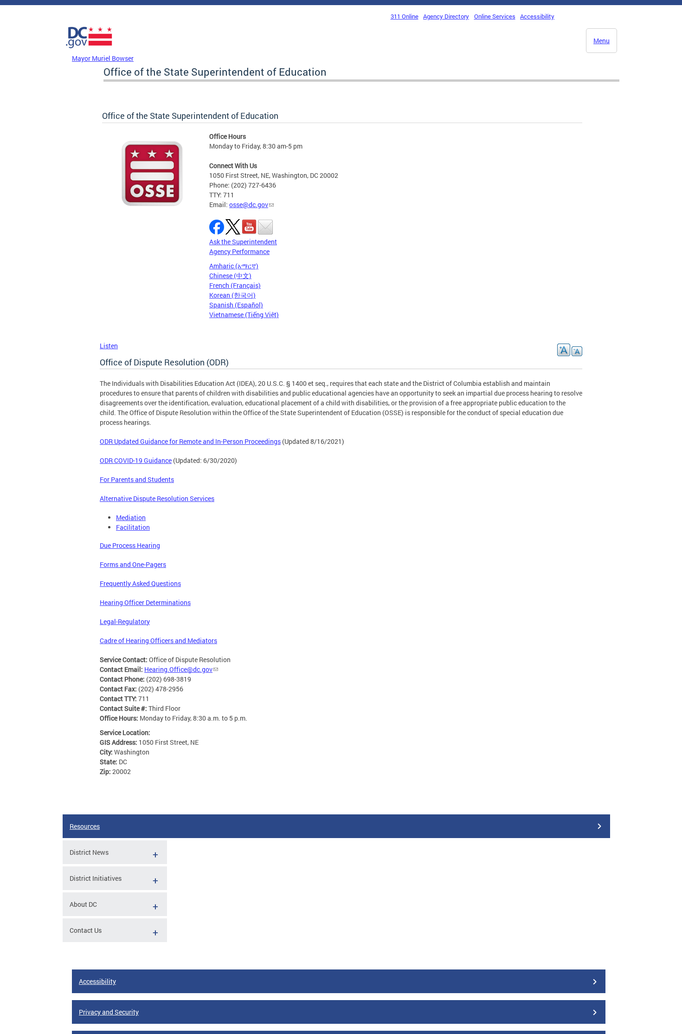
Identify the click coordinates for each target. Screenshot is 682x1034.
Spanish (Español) (236, 304)
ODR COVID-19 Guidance (136, 460)
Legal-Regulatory (125, 621)
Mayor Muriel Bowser (103, 58)
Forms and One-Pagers (133, 564)
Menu (601, 40)
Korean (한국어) (232, 295)
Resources (85, 826)
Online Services (494, 16)
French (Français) (235, 285)
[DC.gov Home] (89, 50)
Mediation (131, 517)
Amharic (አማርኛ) (233, 265)
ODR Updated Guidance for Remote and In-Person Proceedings (190, 441)
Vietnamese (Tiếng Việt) (244, 314)
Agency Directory (446, 16)
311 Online (404, 16)
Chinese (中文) (230, 275)
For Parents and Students (137, 479)
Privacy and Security (109, 1012)
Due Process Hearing (130, 545)
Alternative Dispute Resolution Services (157, 498)
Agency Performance (239, 251)
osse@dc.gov (248, 204)
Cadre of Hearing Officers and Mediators (158, 640)
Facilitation (133, 527)
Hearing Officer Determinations (145, 602)
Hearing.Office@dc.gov (178, 669)
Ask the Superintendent (243, 241)
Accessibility (537, 16)
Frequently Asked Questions (140, 583)
